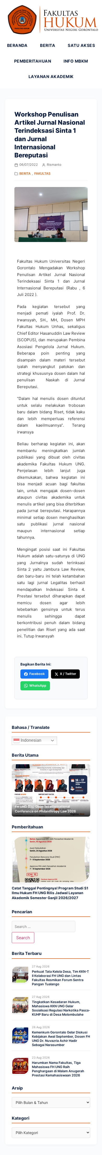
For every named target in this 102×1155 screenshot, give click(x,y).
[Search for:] (43, 926)
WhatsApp (37, 686)
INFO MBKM (76, 61)
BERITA (47, 45)
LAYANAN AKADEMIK (51, 76)
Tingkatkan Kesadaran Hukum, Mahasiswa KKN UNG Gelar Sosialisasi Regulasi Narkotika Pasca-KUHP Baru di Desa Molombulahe (61, 1008)
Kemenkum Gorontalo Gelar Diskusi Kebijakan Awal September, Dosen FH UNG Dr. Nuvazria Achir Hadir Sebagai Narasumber (61, 1038)
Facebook (37, 674)
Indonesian (30, 740)
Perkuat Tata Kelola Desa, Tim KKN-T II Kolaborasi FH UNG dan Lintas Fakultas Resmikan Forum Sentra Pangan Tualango (60, 978)
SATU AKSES (81, 45)
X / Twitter (68, 674)
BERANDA (17, 45)
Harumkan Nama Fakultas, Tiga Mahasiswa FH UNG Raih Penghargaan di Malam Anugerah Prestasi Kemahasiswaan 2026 (58, 1069)
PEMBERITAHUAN (32, 61)
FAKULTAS (42, 173)
